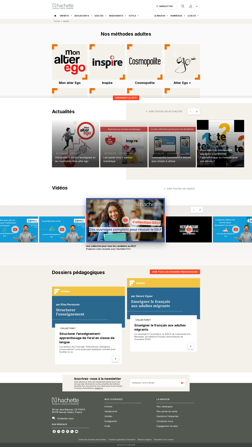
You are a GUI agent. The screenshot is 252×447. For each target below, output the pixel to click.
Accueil (57, 21)
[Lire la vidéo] (15, 229)
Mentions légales (145, 440)
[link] (69, 62)
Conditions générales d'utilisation (121, 440)
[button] (164, 6)
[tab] (55, 16)
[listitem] (54, 431)
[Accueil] (63, 6)
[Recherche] (183, 6)
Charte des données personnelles (92, 440)
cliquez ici (99, 388)
